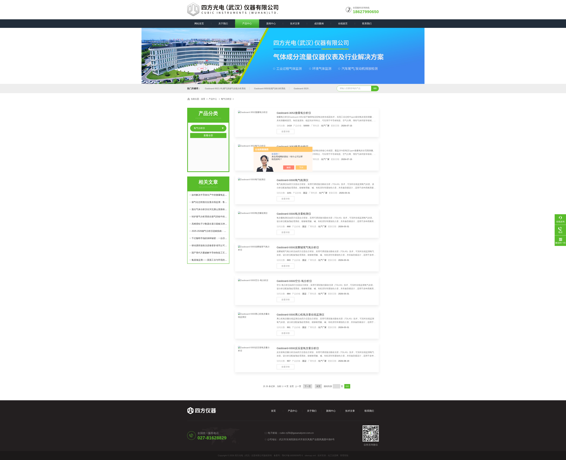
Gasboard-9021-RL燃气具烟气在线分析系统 (225, 88)
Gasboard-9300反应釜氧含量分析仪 (298, 348)
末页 (318, 386)
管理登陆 (344, 455)
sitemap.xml (310, 455)
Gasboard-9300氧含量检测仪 (294, 213)
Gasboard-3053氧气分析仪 (292, 146)
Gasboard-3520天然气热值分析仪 (309, 88)
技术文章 (295, 23)
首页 (203, 99)
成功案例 (319, 23)
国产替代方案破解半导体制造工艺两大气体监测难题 (210, 252)
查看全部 (208, 135)
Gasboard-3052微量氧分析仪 (294, 112)
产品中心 (247, 23)
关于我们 (223, 23)
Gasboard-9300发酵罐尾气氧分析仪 (298, 247)
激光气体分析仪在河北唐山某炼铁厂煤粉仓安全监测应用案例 (210, 209)
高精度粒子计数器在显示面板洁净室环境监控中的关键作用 (210, 223)
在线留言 (343, 23)
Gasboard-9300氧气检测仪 (292, 180)
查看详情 (285, 131)
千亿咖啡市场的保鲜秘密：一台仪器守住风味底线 (210, 238)
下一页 (308, 386)
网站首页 (199, 23)
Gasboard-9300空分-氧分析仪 (294, 281)
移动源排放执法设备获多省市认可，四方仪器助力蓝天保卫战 (210, 245)
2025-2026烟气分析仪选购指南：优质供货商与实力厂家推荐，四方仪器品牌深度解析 (210, 231)
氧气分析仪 (226, 99)
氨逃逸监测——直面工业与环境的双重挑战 (210, 260)
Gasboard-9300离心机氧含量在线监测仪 (300, 314)
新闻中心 (271, 23)
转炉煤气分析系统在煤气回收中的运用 (210, 216)
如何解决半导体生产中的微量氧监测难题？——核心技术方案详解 (210, 195)
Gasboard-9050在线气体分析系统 (269, 88)
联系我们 (367, 23)
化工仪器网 (333, 455)
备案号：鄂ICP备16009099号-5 (288, 455)
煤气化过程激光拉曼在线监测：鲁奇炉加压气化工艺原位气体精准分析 (210, 202)
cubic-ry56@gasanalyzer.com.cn (297, 433)
